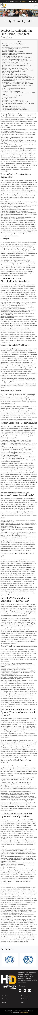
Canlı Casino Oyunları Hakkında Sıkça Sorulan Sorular (17, 83)
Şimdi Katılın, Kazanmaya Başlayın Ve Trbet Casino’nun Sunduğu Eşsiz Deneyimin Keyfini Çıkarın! (17, 70)
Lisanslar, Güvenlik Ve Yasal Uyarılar (12, 48)
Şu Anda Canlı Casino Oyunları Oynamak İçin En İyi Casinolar (16, 66)
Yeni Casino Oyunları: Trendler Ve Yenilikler (14, 74)
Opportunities (10, 1)
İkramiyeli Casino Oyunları (9, 50)
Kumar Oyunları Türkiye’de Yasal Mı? (12, 56)
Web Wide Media (24, 1012)
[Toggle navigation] (35, 6)
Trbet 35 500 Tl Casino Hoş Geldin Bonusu (14, 108)
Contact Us (18, 1)
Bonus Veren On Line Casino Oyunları (12, 100)
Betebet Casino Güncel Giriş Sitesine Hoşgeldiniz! (16, 76)
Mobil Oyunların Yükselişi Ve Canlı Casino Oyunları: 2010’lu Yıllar (19, 93)
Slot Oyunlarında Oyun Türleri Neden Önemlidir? (15, 68)
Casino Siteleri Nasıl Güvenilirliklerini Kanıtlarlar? (16, 47)
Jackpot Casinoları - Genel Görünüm (12, 51)
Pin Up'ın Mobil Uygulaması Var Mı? (12, 106)
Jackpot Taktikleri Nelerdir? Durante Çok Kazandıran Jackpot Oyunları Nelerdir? (17, 54)
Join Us (23, 1)
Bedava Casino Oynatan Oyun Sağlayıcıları (14, 44)
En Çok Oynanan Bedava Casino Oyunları (14, 88)
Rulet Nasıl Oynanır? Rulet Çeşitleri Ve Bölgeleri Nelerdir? (18, 77)
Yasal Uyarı (5, 45)
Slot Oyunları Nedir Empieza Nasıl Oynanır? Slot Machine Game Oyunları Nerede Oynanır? (18, 61)
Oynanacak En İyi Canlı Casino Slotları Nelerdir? (15, 64)
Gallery (23, 1002)
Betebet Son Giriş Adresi (9, 73)
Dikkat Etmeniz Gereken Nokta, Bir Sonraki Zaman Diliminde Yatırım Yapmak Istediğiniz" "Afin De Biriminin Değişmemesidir (18, 103)
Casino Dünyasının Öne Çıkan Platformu (13, 96)
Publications (24, 999)
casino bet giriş (5, 199)
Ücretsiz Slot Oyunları (8, 90)
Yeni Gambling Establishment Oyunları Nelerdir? (15, 109)
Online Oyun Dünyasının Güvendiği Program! (14, 59)
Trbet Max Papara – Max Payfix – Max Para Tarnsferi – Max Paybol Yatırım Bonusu (18, 79)
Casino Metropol (7, 99)
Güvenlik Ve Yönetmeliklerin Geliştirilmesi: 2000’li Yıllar (18, 58)
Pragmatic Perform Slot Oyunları (11, 91)
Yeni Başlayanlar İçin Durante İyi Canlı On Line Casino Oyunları (17, 86)
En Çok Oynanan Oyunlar (9, 97)
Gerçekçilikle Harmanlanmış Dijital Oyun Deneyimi (16, 82)
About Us (4, 996)
